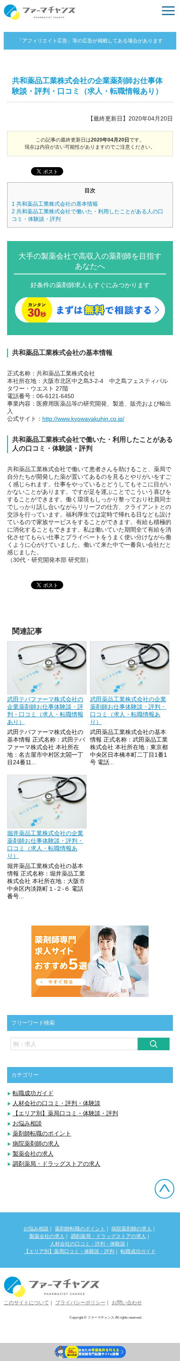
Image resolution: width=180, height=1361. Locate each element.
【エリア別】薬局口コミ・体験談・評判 (65, 1113)
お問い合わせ (127, 1303)
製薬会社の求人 (33, 1153)
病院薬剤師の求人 (36, 1143)
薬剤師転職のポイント (42, 1133)
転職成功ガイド (33, 1093)
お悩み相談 (27, 1123)
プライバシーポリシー (80, 1303)
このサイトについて (26, 1303)
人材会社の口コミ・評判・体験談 (56, 1103)
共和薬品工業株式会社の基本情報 (55, 204)
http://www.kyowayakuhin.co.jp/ (83, 418)
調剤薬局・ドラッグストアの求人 (56, 1163)
